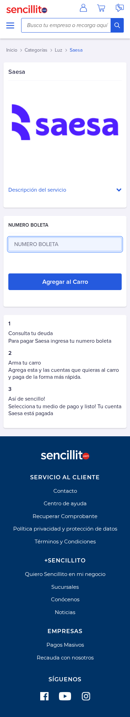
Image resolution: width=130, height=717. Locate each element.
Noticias (65, 612)
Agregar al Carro (65, 282)
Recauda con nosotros (65, 657)
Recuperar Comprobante (65, 516)
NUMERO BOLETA (28, 225)
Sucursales (65, 587)
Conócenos (65, 599)
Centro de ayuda (65, 503)
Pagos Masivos (65, 644)
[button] (65, 190)
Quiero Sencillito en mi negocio (65, 574)
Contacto (65, 491)
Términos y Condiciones (65, 541)
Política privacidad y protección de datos (65, 528)
